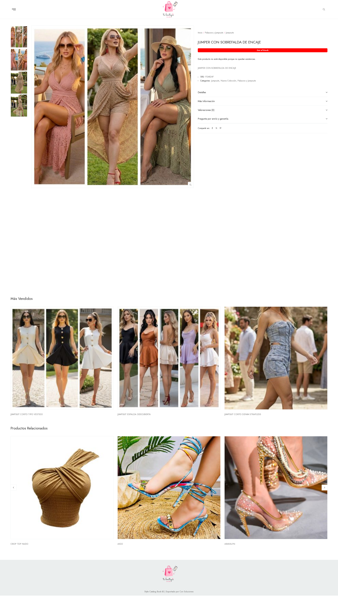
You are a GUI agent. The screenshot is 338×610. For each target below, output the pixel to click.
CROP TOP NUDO (19, 543)
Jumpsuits (230, 32)
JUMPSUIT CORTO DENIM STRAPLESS (242, 414)
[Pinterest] (220, 128)
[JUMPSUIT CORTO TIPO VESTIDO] (62, 358)
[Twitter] (216, 128)
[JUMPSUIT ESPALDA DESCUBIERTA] (169, 358)
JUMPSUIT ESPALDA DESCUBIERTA (134, 414)
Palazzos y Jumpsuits (214, 32)
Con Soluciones (187, 591)
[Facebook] (212, 128)
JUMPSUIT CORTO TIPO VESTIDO (27, 414)
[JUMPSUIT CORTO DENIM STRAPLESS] (276, 358)
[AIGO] (169, 487)
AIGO (120, 543)
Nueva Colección (228, 80)
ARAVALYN (229, 543)
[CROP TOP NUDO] (62, 487)
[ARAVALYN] (276, 487)
